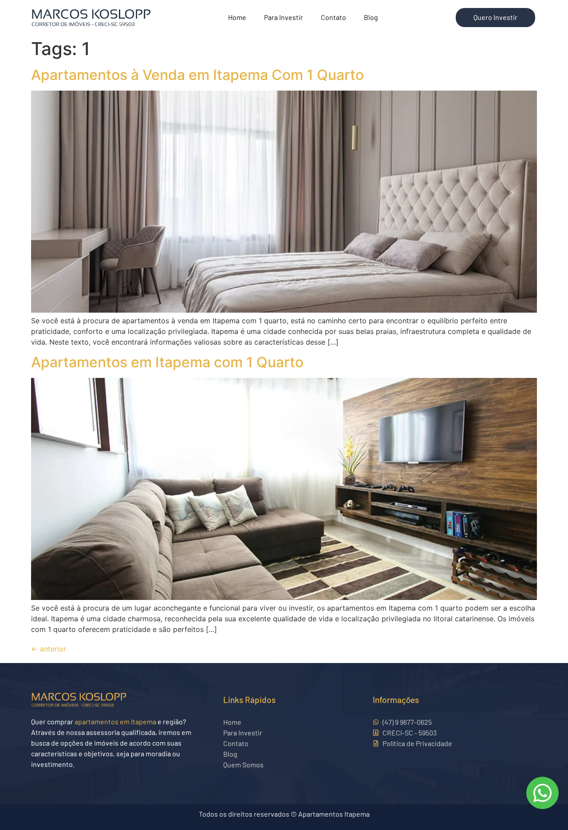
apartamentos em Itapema (115, 721)
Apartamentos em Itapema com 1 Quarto (167, 362)
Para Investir (283, 17)
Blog (371, 17)
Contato (333, 17)
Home (237, 17)
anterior (48, 648)
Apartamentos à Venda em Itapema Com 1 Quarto (197, 74)
